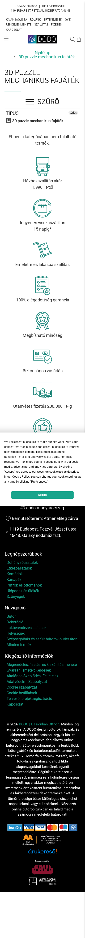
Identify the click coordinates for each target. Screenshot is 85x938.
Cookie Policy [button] (20, 476)
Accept (42, 495)
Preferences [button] (38, 481)
